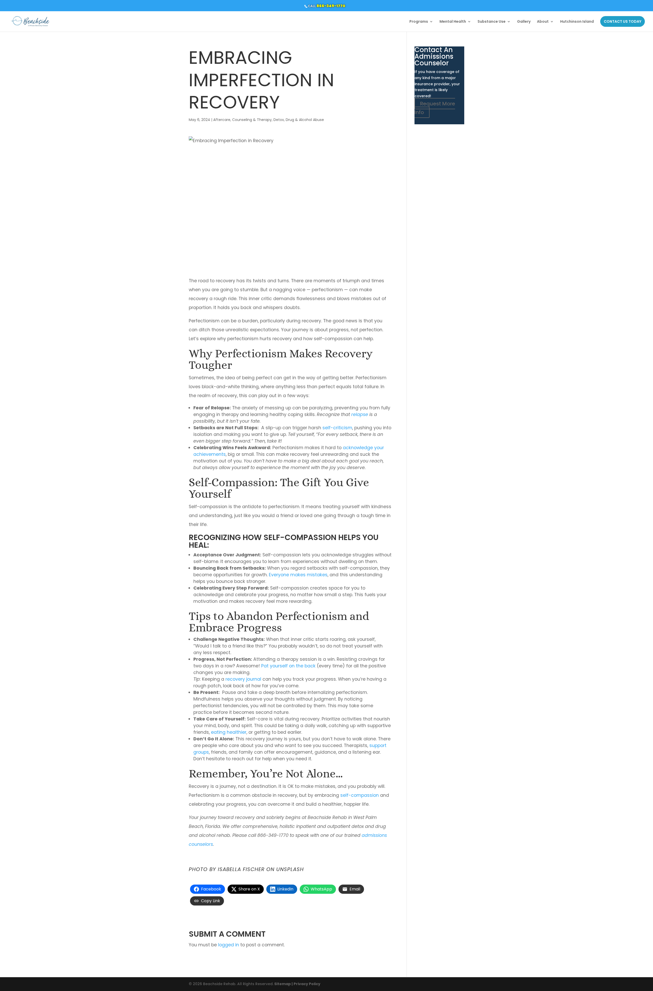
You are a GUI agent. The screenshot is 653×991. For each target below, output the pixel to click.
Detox (278, 119)
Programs (418, 22)
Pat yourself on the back (288, 666)
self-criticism (337, 428)
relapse (359, 414)
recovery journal (243, 679)
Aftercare (221, 119)
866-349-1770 (331, 5)
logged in (228, 945)
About (543, 22)
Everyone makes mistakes (298, 575)
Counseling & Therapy (252, 119)
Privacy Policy (307, 983)
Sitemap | (283, 983)
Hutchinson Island (577, 22)
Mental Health (452, 22)
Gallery (524, 22)
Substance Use (492, 22)
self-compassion (359, 795)
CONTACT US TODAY (622, 21)
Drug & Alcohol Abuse (305, 119)
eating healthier (228, 732)
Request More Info (435, 108)
